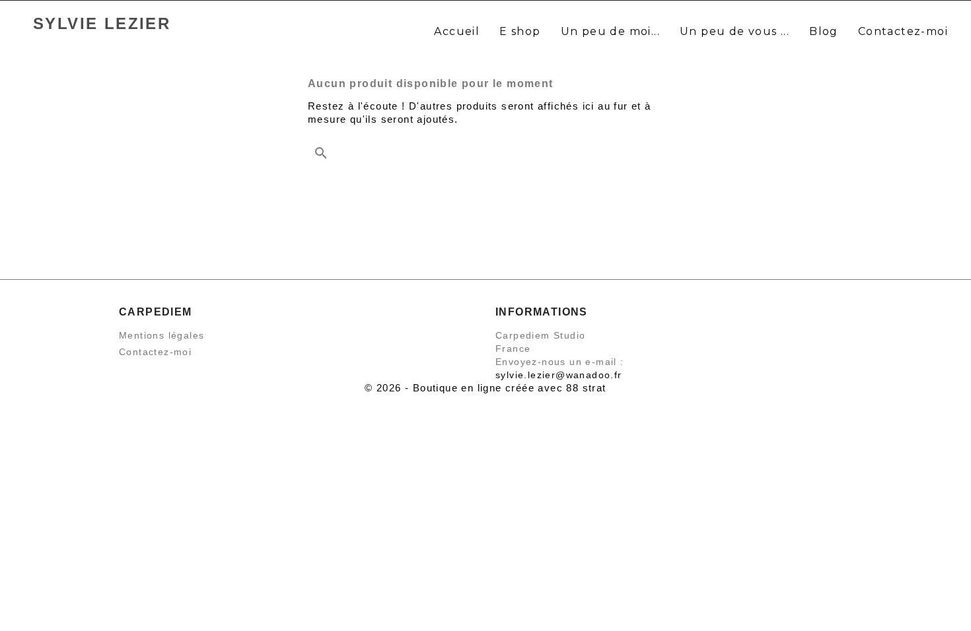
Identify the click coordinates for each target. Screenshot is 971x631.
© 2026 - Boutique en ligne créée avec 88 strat (485, 387)
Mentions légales (161, 335)
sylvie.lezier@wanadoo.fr (558, 375)
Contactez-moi (155, 352)
